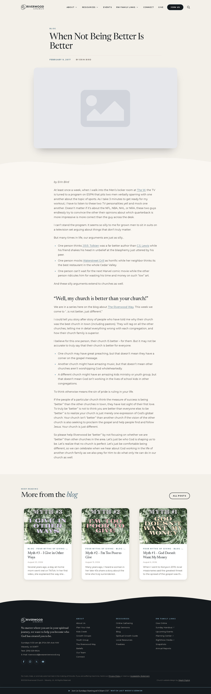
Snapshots (161, 644)
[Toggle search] (188, 7)
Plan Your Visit (83, 627)
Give (160, 7)
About (70, 7)
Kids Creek (81, 631)
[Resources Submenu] (97, 7)
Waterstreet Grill (93, 260)
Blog (118, 631)
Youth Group (82, 640)
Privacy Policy (114, 676)
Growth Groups (83, 636)
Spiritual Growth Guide (127, 636)
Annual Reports (163, 648)
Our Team (81, 652)
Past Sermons (123, 627)
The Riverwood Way (121, 307)
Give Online (161, 623)
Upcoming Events (164, 631)
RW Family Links (125, 7)
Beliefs (79, 648)
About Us (80, 623)
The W (141, 190)
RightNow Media (166, 640)
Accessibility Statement (140, 676)
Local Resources (124, 640)
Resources (88, 7)
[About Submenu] (76, 7)
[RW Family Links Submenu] (137, 7)
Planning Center (166, 636)
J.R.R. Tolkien (91, 245)
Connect (148, 7)
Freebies (120, 644)
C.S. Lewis (143, 245)
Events (107, 7)
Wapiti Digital (184, 680)
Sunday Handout (166, 627)
